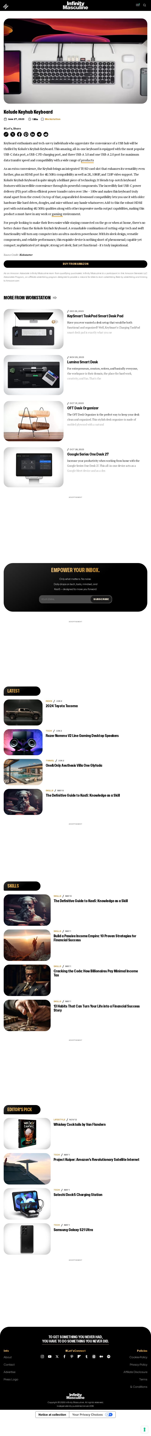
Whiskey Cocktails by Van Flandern (80, 1124)
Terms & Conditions (138, 1383)
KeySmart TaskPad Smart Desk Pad (95, 316)
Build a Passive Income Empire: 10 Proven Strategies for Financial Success (95, 938)
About (8, 1357)
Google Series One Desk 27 (88, 454)
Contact (9, 1364)
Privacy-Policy (138, 1364)
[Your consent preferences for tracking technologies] (144, 1429)
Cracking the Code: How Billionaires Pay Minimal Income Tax (96, 973)
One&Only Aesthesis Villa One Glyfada (74, 765)
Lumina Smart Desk (82, 362)
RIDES (49, 701)
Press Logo (11, 1379)
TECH (49, 731)
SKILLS (49, 791)
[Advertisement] (75, 525)
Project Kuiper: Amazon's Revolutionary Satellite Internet (96, 1159)
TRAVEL (50, 761)
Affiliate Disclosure (135, 1372)
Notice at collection (52, 1414)
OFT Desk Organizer (83, 408)
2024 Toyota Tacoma (62, 706)
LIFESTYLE (59, 1120)
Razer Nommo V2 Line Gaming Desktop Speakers (82, 735)
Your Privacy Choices (87, 1414)
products (87, 160)
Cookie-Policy (138, 1357)
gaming (57, 214)
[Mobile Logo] (75, 5)
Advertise (9, 1372)
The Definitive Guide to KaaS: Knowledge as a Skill (83, 795)
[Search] (144, 5)
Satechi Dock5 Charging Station (78, 1195)
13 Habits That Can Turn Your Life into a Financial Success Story (97, 1008)
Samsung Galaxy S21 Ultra (73, 1230)
